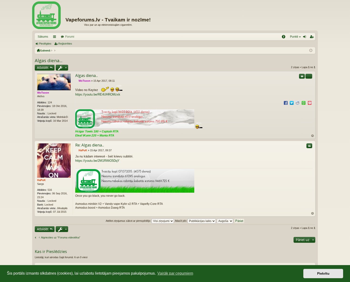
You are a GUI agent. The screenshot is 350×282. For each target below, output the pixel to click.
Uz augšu (312, 135)
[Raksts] (76, 80)
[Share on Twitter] (291, 103)
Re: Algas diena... (89, 145)
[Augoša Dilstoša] (225, 220)
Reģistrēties (65, 43)
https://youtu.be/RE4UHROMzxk (97, 94)
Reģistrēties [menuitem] (312, 37)
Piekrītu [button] (323, 273)
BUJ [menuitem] (285, 37)
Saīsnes (55, 37)
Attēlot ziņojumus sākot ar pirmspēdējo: (129, 220)
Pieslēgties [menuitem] (305, 37)
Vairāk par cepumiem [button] (175, 273)
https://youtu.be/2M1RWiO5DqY (97, 160)
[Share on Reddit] (297, 103)
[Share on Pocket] (309, 103)
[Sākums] (46, 15)
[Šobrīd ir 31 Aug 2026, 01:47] (310, 50)
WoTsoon (43, 92)
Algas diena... (48, 60)
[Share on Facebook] (285, 103)
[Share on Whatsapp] (303, 103)
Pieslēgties (45, 43)
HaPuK (41, 180)
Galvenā (45, 50)
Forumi (69, 36)
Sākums (43, 36)
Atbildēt (43, 67)
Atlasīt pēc (181, 220)
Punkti (294, 36)
